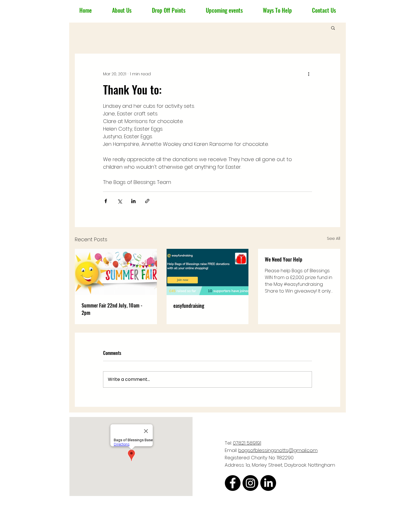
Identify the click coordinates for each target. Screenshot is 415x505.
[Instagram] (250, 483)
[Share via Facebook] (105, 201)
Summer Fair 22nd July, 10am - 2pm (112, 309)
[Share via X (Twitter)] (119, 201)
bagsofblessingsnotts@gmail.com (278, 450)
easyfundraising (188, 305)
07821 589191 (247, 443)
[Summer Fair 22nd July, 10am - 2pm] (116, 272)
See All (333, 238)
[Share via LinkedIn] (133, 201)
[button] (333, 27)
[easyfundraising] (208, 272)
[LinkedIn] (268, 483)
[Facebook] (233, 483)
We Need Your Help (283, 259)
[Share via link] (147, 201)
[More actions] (308, 74)
